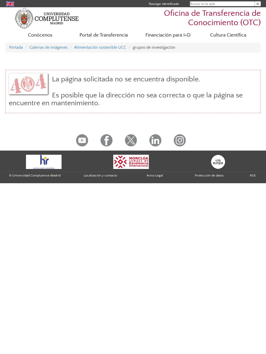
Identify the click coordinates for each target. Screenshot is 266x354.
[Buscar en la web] (258, 3)
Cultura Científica (228, 35)
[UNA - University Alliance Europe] (218, 161)
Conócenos (40, 35)
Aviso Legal (155, 175)
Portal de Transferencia (103, 35)
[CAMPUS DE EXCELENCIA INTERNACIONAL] (131, 161)
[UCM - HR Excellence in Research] (44, 161)
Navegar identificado (164, 4)
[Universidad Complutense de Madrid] (46, 18)
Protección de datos (209, 175)
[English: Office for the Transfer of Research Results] (10, 3)
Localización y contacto (100, 175)
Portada (16, 47)
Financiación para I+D (167, 35)
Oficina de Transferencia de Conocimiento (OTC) (212, 18)
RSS (253, 175)
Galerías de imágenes (48, 47)
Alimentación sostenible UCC (100, 47)
